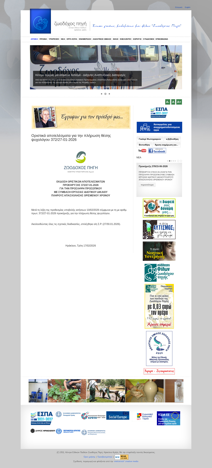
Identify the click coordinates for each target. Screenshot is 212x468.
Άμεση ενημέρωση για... (166, 145)
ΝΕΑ (63, 39)
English (187, 7)
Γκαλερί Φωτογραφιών (150, 139)
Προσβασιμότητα (104, 457)
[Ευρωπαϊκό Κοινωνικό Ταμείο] (145, 421)
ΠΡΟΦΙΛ (43, 39)
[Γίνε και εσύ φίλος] (159, 328)
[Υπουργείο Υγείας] (68, 416)
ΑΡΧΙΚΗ (34, 39)
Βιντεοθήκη (144, 145)
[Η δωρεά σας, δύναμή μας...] (159, 217)
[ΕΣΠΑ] (41, 424)
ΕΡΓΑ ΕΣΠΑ (72, 39)
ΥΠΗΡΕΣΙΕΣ (54, 39)
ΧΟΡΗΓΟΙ (137, 39)
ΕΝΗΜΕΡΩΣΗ (85, 39)
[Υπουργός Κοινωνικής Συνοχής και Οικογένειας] (93, 435)
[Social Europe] (117, 419)
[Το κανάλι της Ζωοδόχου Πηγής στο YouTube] (142, 151)
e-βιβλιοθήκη (172, 139)
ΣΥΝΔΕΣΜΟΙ (148, 39)
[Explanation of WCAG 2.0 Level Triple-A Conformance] (121, 457)
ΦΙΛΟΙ (115, 39)
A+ (179, 102)
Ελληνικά (179, 7)
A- (167, 102)
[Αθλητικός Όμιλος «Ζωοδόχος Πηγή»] (159, 365)
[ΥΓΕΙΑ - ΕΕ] (168, 424)
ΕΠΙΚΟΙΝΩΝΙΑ (162, 39)
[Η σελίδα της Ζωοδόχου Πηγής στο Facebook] (157, 151)
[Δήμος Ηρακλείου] (42, 432)
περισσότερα (147, 185)
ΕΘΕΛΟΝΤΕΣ (125, 39)
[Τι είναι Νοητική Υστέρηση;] (159, 260)
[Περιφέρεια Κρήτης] (93, 418)
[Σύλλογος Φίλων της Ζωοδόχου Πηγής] (159, 281)
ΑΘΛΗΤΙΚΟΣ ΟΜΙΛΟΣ (102, 39)
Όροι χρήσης (89, 457)
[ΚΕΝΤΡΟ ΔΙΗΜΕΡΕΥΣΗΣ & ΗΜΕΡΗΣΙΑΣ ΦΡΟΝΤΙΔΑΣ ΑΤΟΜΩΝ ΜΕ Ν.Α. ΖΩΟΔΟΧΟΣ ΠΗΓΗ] (159, 117)
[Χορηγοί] (159, 374)
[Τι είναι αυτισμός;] (159, 239)
